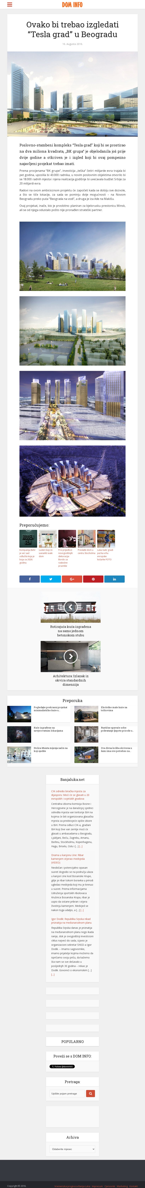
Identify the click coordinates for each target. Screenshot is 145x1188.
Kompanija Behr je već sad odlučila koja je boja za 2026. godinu (27, 556)
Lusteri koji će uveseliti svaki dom (46, 553)
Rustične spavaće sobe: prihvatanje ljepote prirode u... (117, 729)
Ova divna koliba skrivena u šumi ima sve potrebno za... (116, 749)
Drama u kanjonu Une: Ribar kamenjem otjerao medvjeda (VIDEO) (68, 858)
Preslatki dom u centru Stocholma (86, 551)
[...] (80, 846)
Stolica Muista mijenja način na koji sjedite (51, 749)
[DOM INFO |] (72, 4)
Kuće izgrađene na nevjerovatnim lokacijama (48, 729)
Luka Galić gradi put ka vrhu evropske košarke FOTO (105, 554)
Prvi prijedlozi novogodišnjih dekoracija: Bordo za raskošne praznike (65, 557)
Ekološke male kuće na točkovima (114, 709)
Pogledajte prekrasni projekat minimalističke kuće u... (50, 709)
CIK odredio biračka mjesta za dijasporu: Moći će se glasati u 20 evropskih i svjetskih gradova (70, 795)
